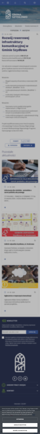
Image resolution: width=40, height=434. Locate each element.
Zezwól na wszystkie (20, 431)
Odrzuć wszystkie (20, 425)
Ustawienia (20, 419)
